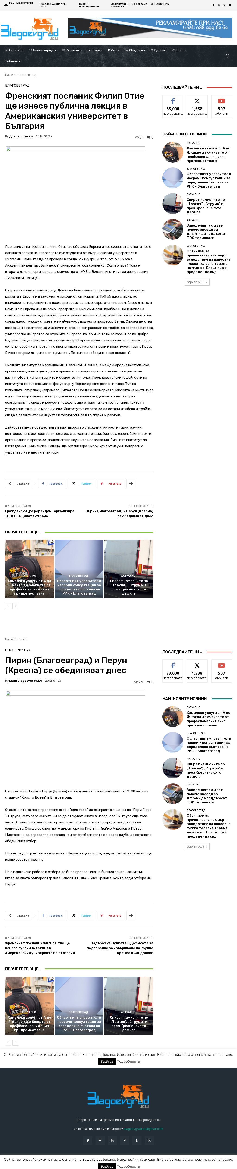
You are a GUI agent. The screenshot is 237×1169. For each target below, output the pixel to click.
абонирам (222, 98)
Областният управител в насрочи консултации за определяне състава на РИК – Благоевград (79, 587)
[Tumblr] (136, 1140)
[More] (131, 483)
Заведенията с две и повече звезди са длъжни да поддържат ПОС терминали (207, 231)
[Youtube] (230, 5)
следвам (197, 98)
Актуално (29, 575)
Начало (10, 75)
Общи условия (60, 1164)
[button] (227, 55)
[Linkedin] (112, 1140)
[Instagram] (219, 5)
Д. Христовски (21, 136)
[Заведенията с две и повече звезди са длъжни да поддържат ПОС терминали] (172, 229)
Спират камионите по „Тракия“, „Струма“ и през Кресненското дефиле (129, 587)
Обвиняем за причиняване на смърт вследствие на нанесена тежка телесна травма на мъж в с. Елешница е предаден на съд (209, 261)
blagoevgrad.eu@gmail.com (143, 1129)
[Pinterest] (124, 1140)
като (173, 98)
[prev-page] (8, 606)
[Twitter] (224, 5)
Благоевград (27, 75)
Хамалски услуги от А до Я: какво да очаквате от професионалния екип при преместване (29, 587)
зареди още (195, 282)
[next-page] (15, 606)
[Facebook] (213, 5)
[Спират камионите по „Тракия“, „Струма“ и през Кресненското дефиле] (128, 569)
